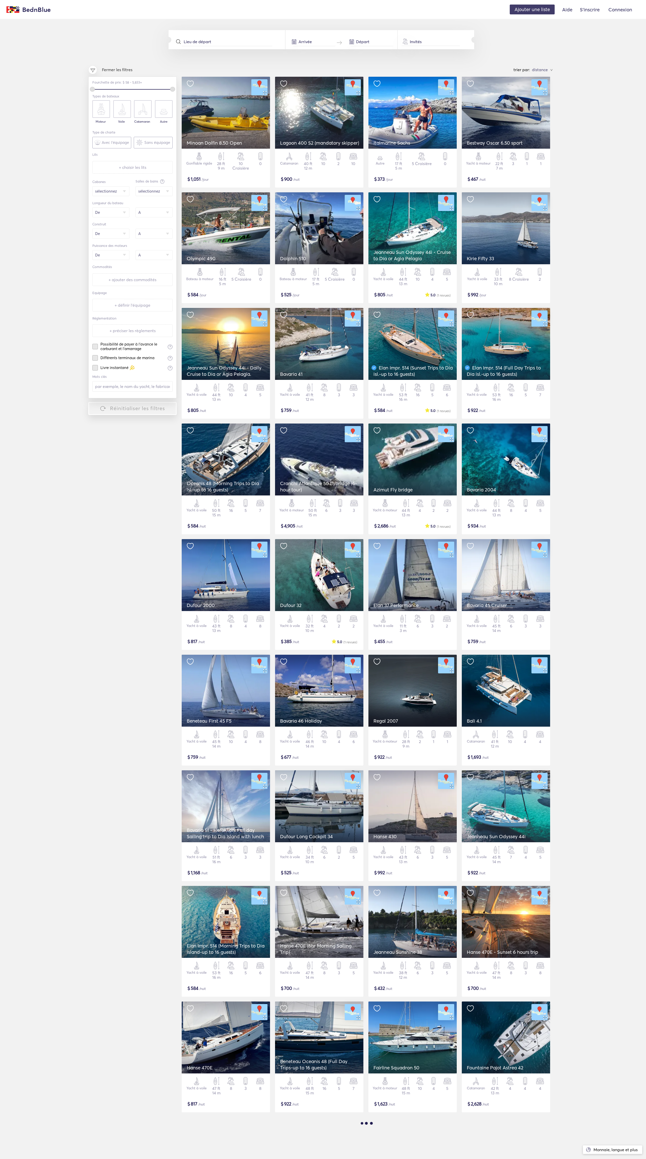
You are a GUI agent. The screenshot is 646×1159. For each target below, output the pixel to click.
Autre (164, 121)
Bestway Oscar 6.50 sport (495, 143)
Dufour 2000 (201, 605)
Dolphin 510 (293, 258)
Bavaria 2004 (481, 490)
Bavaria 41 (291, 374)
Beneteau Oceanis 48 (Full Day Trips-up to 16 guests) (313, 1064)
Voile (121, 121)
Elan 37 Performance (396, 605)
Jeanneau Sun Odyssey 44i (496, 836)
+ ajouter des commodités (132, 279)
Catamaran (142, 121)
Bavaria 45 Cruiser (487, 605)
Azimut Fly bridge (393, 490)
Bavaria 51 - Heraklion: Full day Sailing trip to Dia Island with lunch (225, 833)
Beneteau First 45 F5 (209, 721)
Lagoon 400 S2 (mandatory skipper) (319, 143)
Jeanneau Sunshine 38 (397, 952)
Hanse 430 (385, 836)
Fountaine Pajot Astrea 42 (495, 1068)
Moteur (101, 121)
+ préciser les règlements (133, 330)
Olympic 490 (201, 258)
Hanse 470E (199, 1068)
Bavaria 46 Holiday (301, 721)
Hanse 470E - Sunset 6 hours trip (502, 952)
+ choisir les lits (132, 167)
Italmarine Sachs (391, 143)
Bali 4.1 (474, 721)
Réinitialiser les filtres (137, 408)
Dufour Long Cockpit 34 (306, 836)
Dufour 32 (291, 605)
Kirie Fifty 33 (480, 258)
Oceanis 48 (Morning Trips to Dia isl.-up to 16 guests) (223, 486)
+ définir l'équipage (132, 305)
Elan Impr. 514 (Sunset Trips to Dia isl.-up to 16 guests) (413, 371)
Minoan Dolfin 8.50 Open (214, 143)
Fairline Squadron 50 (396, 1068)
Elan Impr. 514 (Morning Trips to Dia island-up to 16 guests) (225, 949)
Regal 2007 (385, 721)
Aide (567, 10)
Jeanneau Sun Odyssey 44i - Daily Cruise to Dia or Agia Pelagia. (224, 371)
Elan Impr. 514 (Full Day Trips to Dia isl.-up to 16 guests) (504, 371)
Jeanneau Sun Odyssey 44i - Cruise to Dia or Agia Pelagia (412, 255)
